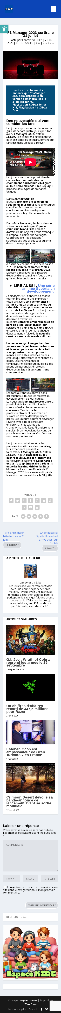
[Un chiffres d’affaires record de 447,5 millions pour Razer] (30, 687)
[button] (4, 29)
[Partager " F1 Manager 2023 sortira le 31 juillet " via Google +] (24, 500)
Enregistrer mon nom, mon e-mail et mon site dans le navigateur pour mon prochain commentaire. (30, 889)
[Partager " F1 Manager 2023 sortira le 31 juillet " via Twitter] (17, 500)
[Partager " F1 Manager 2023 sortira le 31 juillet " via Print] (37, 507)
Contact (33, 1009)
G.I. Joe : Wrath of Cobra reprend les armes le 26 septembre (28, 662)
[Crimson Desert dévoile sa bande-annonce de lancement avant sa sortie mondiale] (30, 778)
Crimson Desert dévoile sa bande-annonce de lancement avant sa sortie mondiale (29, 801)
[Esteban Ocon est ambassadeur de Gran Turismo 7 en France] (30, 732)
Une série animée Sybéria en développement (38, 288)
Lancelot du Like (32, 40)
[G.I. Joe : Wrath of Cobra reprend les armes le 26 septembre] (30, 640)
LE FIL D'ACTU (24, 43)
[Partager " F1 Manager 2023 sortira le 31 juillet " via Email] (30, 507)
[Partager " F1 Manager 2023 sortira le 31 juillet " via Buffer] (50, 500)
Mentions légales (17, 1009)
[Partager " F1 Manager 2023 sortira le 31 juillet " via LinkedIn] (43, 500)
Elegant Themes (28, 1000)
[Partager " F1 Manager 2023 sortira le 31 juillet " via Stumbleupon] (24, 507)
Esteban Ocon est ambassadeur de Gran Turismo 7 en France (25, 752)
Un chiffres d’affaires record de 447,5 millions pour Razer (27, 709)
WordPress (30, 1003)
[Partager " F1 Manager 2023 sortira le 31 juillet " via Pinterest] (37, 500)
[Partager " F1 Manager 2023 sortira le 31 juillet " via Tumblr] (30, 500)
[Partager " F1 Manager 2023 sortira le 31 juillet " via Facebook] (11, 500)
